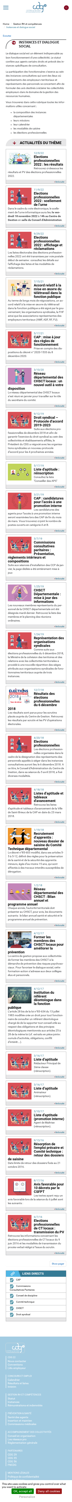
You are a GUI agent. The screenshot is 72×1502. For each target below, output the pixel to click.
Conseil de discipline (26, 1295)
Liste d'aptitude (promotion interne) (49, 1117)
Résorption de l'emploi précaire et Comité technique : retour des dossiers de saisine (36, 1151)
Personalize (27, 1497)
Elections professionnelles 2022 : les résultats (48, 160)
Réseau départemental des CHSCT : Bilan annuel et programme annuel (35, 896)
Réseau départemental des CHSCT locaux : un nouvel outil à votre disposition (35, 381)
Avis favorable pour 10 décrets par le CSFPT (49, 1188)
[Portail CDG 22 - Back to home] (36, 8)
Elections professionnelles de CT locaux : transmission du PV (49, 1226)
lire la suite (59, 181)
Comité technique (25, 1302)
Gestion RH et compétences (27, 24)
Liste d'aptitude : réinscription (46, 471)
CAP (18, 1279)
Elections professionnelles (47, 743)
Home (6, 24)
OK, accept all (22, 1491)
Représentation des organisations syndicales (49, 642)
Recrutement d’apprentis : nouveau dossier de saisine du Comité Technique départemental (36, 841)
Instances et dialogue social (20, 27)
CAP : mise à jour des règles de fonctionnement (47, 341)
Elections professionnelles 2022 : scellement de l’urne (47, 199)
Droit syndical (23, 1314)
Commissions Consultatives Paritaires (22, 1288)
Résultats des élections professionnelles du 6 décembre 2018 (34, 701)
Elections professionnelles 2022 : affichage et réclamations (48, 243)
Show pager (58, 1263)
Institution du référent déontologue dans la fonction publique (34, 1000)
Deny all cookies (49, 1491)
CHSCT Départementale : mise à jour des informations (47, 595)
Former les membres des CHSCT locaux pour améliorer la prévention (36, 944)
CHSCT (20, 1308)
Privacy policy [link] (47, 1496)
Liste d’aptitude (46, 1059)
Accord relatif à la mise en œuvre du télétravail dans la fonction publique (48, 290)
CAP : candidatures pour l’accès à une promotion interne (49, 502)
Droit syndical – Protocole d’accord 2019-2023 (48, 421)
